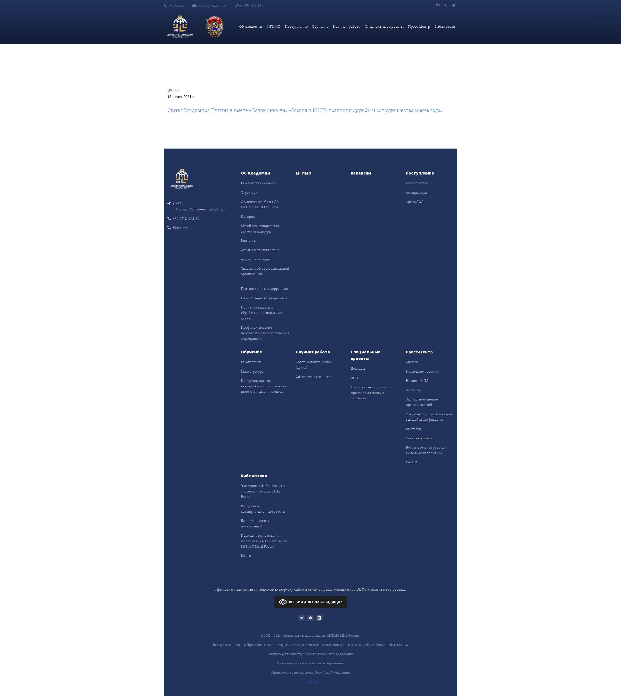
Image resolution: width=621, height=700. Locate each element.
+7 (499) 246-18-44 (251, 5)
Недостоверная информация (264, 298)
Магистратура (417, 183)
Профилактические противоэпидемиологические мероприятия (265, 333)
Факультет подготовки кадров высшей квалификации (429, 417)
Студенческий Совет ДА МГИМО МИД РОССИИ (260, 204)
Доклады (358, 368)
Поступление (296, 26)
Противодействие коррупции (264, 288)
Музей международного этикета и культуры (260, 228)
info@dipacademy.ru (211, 5)
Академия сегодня (255, 259)
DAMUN (412, 462)
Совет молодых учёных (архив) (314, 364)
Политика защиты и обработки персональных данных (261, 313)
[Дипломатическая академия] (180, 26)
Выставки (413, 428)
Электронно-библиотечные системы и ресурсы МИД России (263, 491)
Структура (249, 192)
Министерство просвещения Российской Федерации (310, 672)
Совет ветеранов (419, 438)
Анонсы (412, 361)
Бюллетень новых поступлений (255, 523)
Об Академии (250, 26)
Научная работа (346, 26)
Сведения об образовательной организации (265, 271)
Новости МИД (417, 380)
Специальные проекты (384, 26)
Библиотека (444, 26)
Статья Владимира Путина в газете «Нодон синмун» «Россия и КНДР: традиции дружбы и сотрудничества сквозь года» (305, 110)
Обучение (320, 26)
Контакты (177, 5)
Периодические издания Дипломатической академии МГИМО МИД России (264, 541)
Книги (246, 555)
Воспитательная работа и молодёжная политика (426, 450)
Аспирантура (416, 192)
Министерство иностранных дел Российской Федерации (310, 654)
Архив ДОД (415, 201)
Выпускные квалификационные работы (263, 509)
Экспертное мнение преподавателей (422, 402)
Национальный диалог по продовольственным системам (371, 392)
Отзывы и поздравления (260, 249)
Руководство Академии (259, 183)
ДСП (354, 377)
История (248, 216)
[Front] (181, 178)
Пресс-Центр (419, 26)
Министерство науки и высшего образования (311, 663)
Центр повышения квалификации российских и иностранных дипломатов (264, 386)
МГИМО (273, 26)
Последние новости (422, 371)
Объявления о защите (313, 376)
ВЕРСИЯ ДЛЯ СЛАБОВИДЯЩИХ (316, 602)
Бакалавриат (251, 361)
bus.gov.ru (310, 682)
